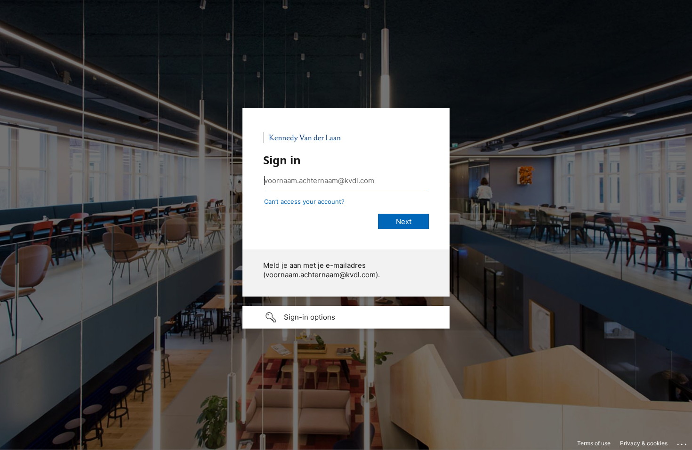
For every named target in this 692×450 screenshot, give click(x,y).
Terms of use (594, 443)
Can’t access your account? (304, 201)
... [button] (682, 442)
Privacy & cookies (644, 443)
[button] (346, 317)
